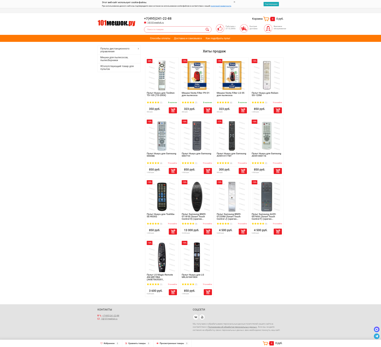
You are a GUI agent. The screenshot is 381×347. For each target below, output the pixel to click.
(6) (230, 103)
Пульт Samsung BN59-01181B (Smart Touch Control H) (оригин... (194, 216)
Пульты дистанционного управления (114, 50)
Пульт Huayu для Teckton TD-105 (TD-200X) (161, 94)
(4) (161, 163)
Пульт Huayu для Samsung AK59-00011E (266, 154)
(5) (161, 224)
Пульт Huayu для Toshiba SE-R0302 (160, 215)
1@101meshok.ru (155, 22)
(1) (161, 103)
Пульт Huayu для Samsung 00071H (196, 154)
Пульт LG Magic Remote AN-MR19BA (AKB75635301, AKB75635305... (160, 278)
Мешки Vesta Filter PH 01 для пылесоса (196, 94)
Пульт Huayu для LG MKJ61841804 (193, 275)
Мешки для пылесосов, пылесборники (114, 59)
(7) (196, 103)
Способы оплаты (160, 38)
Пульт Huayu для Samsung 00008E (161, 154)
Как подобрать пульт (218, 38)
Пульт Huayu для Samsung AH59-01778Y (231, 154)
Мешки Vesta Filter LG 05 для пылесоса (230, 94)
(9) (265, 224)
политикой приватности (221, 6)
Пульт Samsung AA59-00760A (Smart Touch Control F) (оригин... (264, 216)
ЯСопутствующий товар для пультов (117, 67)
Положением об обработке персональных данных (232, 327)
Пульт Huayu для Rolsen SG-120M (265, 94)
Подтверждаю (271, 4)
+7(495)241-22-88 (110, 315)
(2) (265, 163)
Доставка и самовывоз (188, 38)
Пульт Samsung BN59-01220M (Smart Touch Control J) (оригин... (229, 216)
